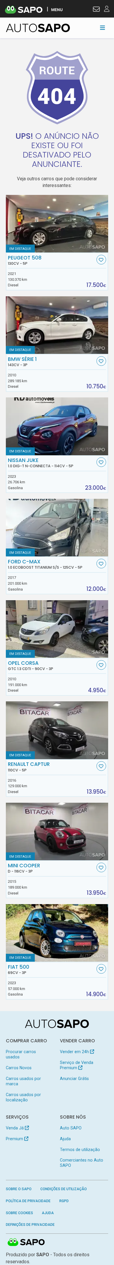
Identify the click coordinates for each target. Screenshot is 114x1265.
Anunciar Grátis (74, 1078)
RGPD (64, 1201)
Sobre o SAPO (19, 1189)
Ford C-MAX (45, 564)
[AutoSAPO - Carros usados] (38, 28)
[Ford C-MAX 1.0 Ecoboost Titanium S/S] (57, 527)
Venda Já (15, 1128)
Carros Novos (19, 1067)
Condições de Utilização (63, 1189)
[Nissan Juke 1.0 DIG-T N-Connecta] (57, 426)
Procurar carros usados (21, 1054)
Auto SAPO (71, 1128)
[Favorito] (101, 259)
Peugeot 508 (25, 260)
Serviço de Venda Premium (76, 1065)
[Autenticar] (96, 10)
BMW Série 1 (22, 361)
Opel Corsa (30, 665)
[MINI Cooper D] (57, 831)
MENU (57, 9)
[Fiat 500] (57, 933)
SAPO (26, 1242)
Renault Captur (29, 766)
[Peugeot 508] (57, 223)
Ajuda (65, 1138)
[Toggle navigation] (102, 28)
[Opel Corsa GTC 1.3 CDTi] (57, 629)
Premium (15, 1138)
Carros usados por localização (23, 1097)
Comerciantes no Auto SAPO (81, 1163)
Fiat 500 (18, 969)
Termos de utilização (80, 1149)
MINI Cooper (24, 868)
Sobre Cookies (19, 1213)
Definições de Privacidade (30, 1225)
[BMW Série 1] (57, 325)
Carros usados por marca (23, 1081)
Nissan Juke (40, 462)
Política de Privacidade (28, 1201)
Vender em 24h (75, 1051)
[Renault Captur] (57, 730)
